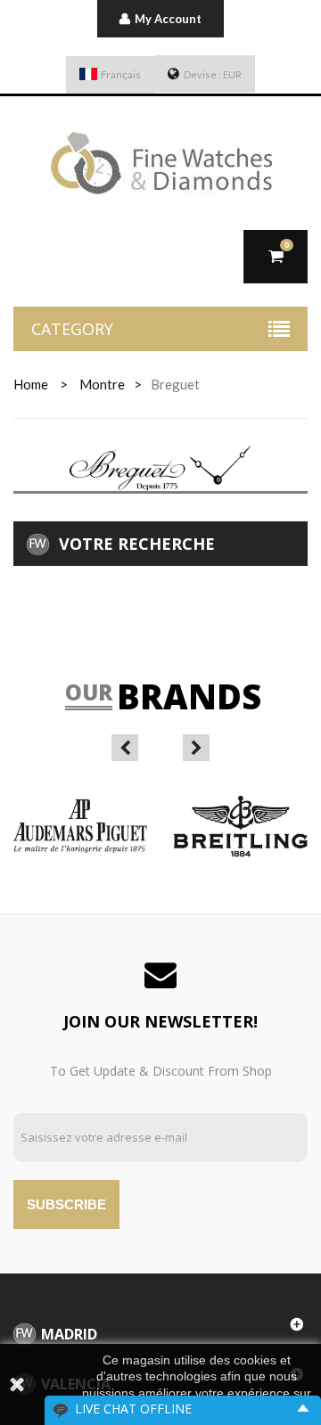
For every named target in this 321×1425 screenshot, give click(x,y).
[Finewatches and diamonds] (160, 163)
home (30, 384)
